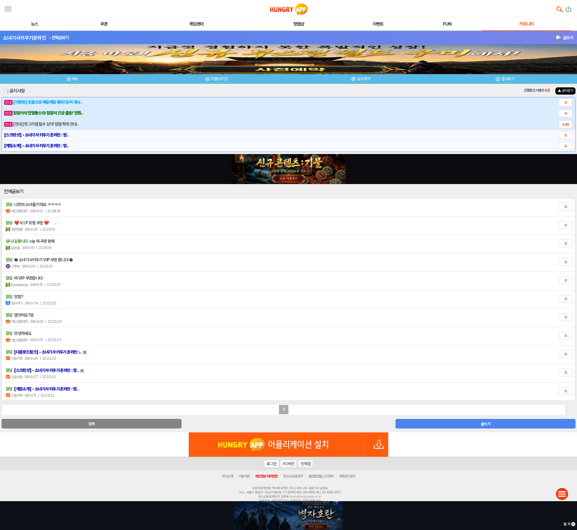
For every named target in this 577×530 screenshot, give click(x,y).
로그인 (271, 463)
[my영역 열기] (8, 8)
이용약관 (244, 476)
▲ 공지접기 (565, 91)
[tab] (72, 79)
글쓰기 (567, 37)
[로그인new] (568, 8)
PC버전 (288, 463)
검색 (91, 424)
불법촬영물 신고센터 (320, 476)
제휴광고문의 (347, 476)
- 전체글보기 (59, 37)
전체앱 (305, 463)
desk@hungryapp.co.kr (306, 496)
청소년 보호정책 (293, 476)
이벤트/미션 (219, 79)
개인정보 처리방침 (266, 476)
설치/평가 (363, 79)
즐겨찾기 (507, 79)
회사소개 (227, 476)
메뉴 (75, 79)
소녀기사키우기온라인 (24, 38)
